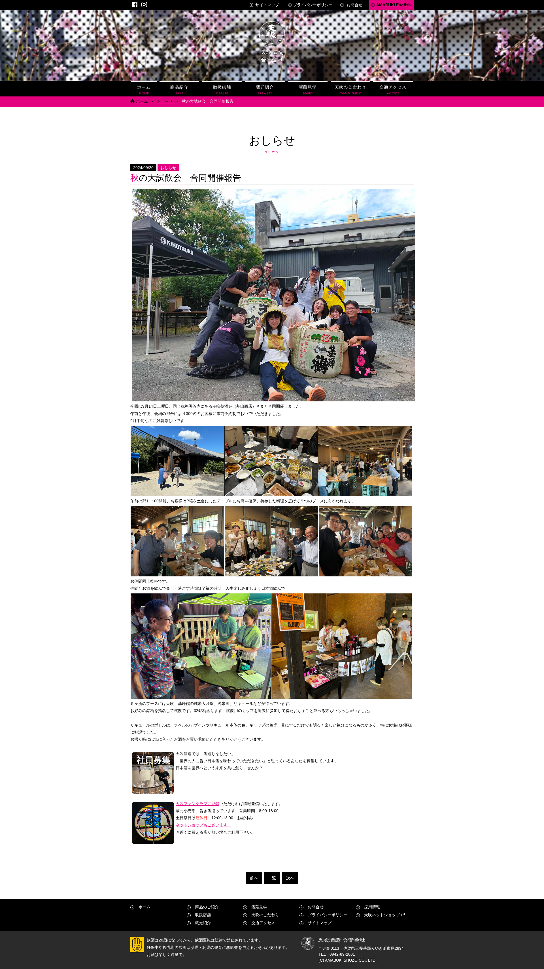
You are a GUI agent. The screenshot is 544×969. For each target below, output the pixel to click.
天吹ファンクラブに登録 (197, 803)
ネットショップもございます (203, 825)
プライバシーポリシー (313, 5)
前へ (254, 878)
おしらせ (165, 101)
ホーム (144, 88)
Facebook (134, 4)
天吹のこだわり (350, 88)
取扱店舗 (222, 88)
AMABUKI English (393, 5)
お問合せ (354, 5)
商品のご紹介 (207, 907)
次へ (290, 878)
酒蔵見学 (308, 88)
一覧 (272, 878)
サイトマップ (267, 5)
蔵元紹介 (265, 88)
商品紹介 (179, 88)
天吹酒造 (272, 42)
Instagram (144, 4)
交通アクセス (393, 88)
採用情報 (372, 907)
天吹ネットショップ (382, 915)
